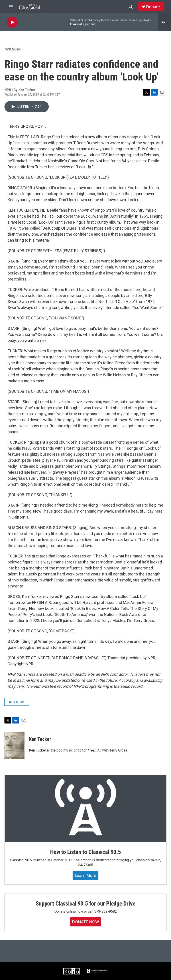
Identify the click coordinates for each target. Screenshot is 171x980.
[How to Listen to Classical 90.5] (85, 808)
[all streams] (164, 22)
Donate (153, 6)
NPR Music (12, 49)
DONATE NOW (85, 921)
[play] (12, 22)
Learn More (85, 875)
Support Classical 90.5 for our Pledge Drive (85, 903)
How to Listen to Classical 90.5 (85, 852)
